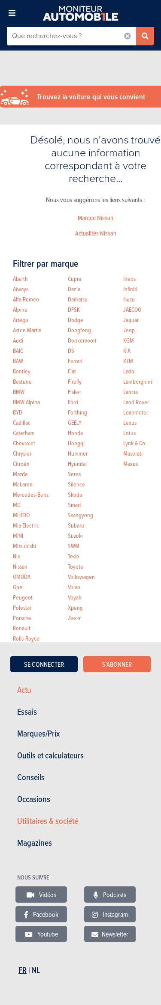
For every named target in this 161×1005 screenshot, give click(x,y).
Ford (73, 402)
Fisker (74, 392)
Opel (18, 587)
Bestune (22, 381)
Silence (76, 484)
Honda (75, 433)
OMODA (21, 577)
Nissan (20, 566)
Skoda (75, 494)
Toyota (75, 566)
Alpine (20, 309)
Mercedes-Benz (31, 494)
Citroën (21, 463)
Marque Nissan (95, 217)
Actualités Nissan (95, 233)
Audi (18, 340)
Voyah (75, 597)
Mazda (20, 474)
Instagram (114, 914)
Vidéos (47, 894)
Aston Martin (27, 330)
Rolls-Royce (26, 638)
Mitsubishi (24, 546)
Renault (21, 628)
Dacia (74, 289)
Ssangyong (80, 515)
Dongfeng (79, 330)
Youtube (47, 934)
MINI (18, 535)
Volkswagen (81, 577)
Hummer (78, 453)
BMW (18, 392)
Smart (74, 505)
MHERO (21, 515)
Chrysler (22, 453)
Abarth (20, 278)
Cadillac (21, 422)
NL (36, 970)
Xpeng (75, 607)
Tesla (73, 556)
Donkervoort (82, 340)
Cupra (74, 278)
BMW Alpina (26, 402)
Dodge (75, 320)
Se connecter (44, 664)
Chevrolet (24, 443)
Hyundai (77, 463)
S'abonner (117, 664)
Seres (74, 474)
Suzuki (75, 535)
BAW (18, 361)
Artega (20, 320)
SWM (73, 546)
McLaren (23, 484)
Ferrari (75, 361)
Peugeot (23, 597)
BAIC (18, 350)
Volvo (74, 587)
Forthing (77, 412)
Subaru (76, 525)
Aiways (20, 289)
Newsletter (115, 934)
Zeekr (74, 618)
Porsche (22, 618)
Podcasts (114, 894)
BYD (17, 412)
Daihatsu (78, 299)
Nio (17, 556)
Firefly (75, 381)
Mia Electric (26, 525)
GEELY (75, 422)
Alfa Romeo (26, 299)
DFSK (74, 309)
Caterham (24, 433)
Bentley (21, 371)
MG (17, 505)
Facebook (45, 914)
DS (71, 350)
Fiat (72, 371)
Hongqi (76, 443)
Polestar (22, 607)
